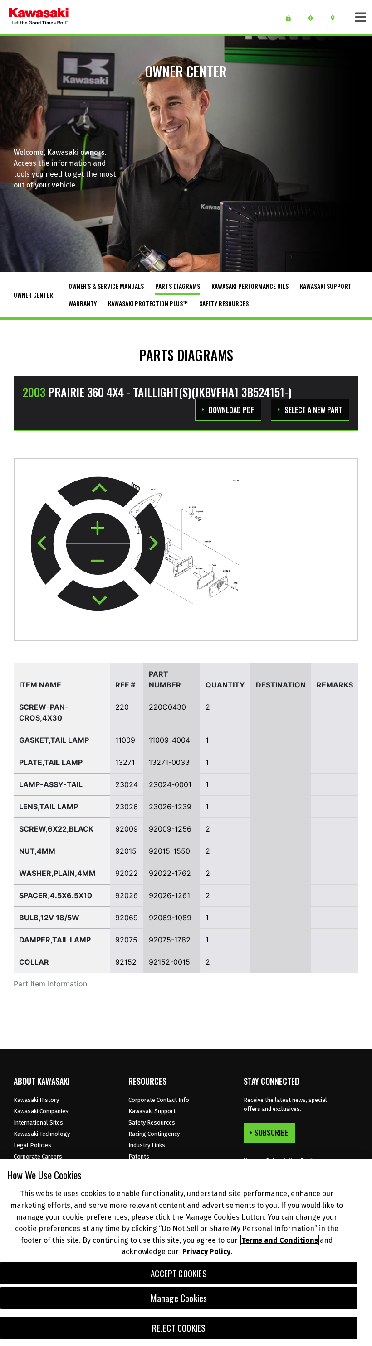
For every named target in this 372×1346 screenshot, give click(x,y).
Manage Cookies (179, 1298)
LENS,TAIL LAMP (48, 806)
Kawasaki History (36, 1099)
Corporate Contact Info (158, 1099)
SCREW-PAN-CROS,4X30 (44, 712)
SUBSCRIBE (271, 1132)
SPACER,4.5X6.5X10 (55, 895)
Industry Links (146, 1145)
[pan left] (46, 543)
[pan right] (149, 544)
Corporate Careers (38, 1156)
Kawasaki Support (152, 1111)
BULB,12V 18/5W (49, 917)
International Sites (38, 1122)
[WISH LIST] (291, 18)
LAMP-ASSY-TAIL (51, 784)
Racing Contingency (154, 1133)
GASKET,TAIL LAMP (54, 740)
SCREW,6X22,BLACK (56, 828)
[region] (186, 1252)
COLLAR (34, 961)
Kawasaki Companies (41, 1111)
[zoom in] (98, 528)
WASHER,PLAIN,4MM (57, 873)
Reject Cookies (179, 1327)
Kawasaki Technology (42, 1133)
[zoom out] (98, 559)
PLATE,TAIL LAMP (51, 762)
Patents (138, 1156)
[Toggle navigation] (360, 17)
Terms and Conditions (279, 1240)
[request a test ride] (313, 18)
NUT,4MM (37, 851)
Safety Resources (151, 1122)
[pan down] (98, 595)
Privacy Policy (206, 1251)
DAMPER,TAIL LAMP (55, 939)
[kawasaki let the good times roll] (39, 17)
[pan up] (98, 491)
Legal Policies (32, 1145)
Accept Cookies (179, 1273)
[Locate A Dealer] (336, 18)
